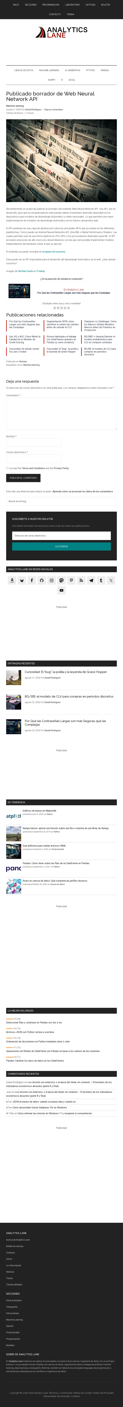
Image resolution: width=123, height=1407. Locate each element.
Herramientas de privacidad (57, 1396)
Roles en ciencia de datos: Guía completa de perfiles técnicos (55, 880)
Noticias (23, 361)
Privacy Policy (61, 468)
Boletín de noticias (14, 1246)
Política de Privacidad (21, 552)
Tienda (9, 1278)
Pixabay (41, 271)
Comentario (13, 395)
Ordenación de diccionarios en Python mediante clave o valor (38, 1041)
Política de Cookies (82, 1393)
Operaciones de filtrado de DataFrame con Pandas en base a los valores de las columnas (53, 1051)
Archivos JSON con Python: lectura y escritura (30, 1032)
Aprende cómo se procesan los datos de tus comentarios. (83, 491)
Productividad (58, 849)
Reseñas (10, 1345)
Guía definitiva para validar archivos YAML (44, 845)
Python (50, 814)
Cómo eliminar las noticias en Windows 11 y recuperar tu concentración (55, 1113)
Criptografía (11, 1307)
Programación (13, 1339)
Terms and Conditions (33, 468)
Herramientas (12, 1313)
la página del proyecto (53, 251)
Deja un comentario (54, 109)
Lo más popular (13, 1265)
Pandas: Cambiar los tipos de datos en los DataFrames (35, 1060)
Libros (9, 1259)
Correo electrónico (17, 452)
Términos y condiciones (60, 1393)
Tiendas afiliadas (14, 1284)
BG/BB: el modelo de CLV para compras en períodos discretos (69, 696)
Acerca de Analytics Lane (18, 1240)
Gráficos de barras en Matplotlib (39, 810)
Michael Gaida (25, 271)
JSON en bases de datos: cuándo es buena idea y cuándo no (44, 1101)
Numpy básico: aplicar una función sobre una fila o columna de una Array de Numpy (66, 828)
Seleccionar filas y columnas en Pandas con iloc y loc (34, 1022)
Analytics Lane (61, 32)
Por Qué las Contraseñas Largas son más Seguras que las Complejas (73, 292)
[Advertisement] (61, 51)
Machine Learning (14, 1320)
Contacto (10, 1252)
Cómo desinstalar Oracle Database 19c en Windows (39, 1107)
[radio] (54, 308)
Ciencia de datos (57, 884)
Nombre (11, 436)
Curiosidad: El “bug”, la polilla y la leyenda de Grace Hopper (66, 672)
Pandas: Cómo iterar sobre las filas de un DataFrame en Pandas (56, 863)
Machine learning (15, 105)
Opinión (10, 1326)
